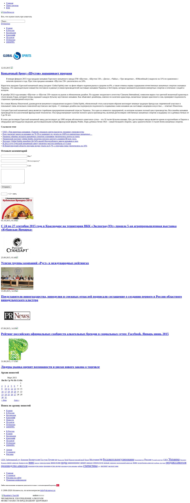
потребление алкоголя (146, 463)
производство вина (35, 466)
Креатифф (10, 35)
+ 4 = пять (12, 194)
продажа (162, 463)
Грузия (51, 460)
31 (6, 397)
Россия (147, 459)
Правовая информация (16, 480)
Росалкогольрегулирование (118, 459)
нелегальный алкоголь (124, 463)
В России (10, 30)
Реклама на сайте (13, 478)
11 (9, 389)
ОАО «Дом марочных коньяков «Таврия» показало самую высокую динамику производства (43, 132)
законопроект (74, 462)
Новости (10, 420)
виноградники (45, 463)
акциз (9, 463)
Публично (5, 24)
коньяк (106, 463)
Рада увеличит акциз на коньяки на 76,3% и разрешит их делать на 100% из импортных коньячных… (47, 134)
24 (6, 394)
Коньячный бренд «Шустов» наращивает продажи (36, 73)
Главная (9, 3)
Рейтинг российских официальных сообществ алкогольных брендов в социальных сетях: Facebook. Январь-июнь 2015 (85, 334)
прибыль (156, 463)
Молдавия (94, 459)
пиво (135, 463)
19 (12, 392)
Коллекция (11, 33)
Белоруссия (34, 459)
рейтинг (80, 466)
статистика (90, 465)
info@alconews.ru (47, 490)
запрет (83, 463)
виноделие (56, 462)
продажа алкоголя (176, 462)
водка (64, 462)
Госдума (44, 460)
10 (6, 389)
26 (12, 394)
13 (15, 389)
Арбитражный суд (13, 460)
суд (99, 466)
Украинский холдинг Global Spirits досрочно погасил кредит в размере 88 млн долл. (40, 139)
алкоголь (15, 463)
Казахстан (61, 460)
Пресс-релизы (12, 5)
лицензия (113, 463)
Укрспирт (183, 460)
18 (9, 392)
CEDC (3, 460)
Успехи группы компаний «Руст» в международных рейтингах (45, 263)
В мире (9, 28)
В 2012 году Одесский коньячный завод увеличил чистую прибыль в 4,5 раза (37, 143)
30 (2, 397)
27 (15, 394)
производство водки (52, 466)
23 (2, 394)
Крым (87, 460)
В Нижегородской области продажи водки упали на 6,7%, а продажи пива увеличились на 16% (45, 146)
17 (6, 392)
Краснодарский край (76, 460)
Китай (67, 460)
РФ (101, 459)
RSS (8, 8)
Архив (9, 450)
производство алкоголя (14, 465)
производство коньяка (69, 466)
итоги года (98, 462)
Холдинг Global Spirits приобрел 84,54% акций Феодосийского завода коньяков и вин (40, 141)
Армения (24, 460)
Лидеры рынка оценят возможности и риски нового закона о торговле (50, 367)
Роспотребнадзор (139, 460)
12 (12, 389)
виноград (37, 463)
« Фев (4, 400)
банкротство (23, 463)
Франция (4, 463)
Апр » (16, 400)
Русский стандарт (157, 460)
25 (9, 394)
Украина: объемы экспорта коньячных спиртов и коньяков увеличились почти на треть (41, 136)
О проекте (10, 452)
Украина (174, 459)
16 (2, 392)
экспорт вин (113, 466)
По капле (10, 37)
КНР (56, 460)
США (165, 460)
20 (15, 392)
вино (31, 462)
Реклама (9, 454)
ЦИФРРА (10, 42)
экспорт (104, 466)
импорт (89, 463)
